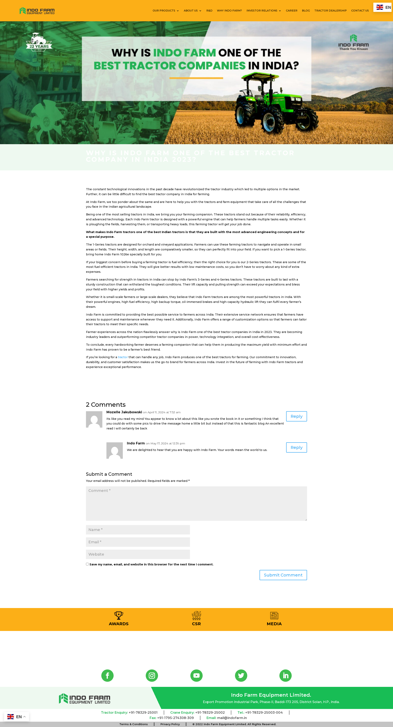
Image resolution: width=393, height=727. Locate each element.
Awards (119, 623)
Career (291, 10)
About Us (191, 10)
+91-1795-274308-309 (175, 718)
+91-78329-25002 (210, 713)
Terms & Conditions (133, 724)
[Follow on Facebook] (107, 675)
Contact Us (360, 10)
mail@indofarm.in (232, 718)
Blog (306, 10)
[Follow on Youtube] (196, 675)
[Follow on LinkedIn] (285, 675)
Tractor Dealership (330, 10)
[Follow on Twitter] (241, 675)
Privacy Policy (170, 724)
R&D (209, 10)
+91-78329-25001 (143, 713)
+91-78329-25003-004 (264, 713)
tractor (123, 357)
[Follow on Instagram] (152, 675)
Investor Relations (261, 10)
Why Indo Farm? (229, 10)
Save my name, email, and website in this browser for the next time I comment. (151, 564)
